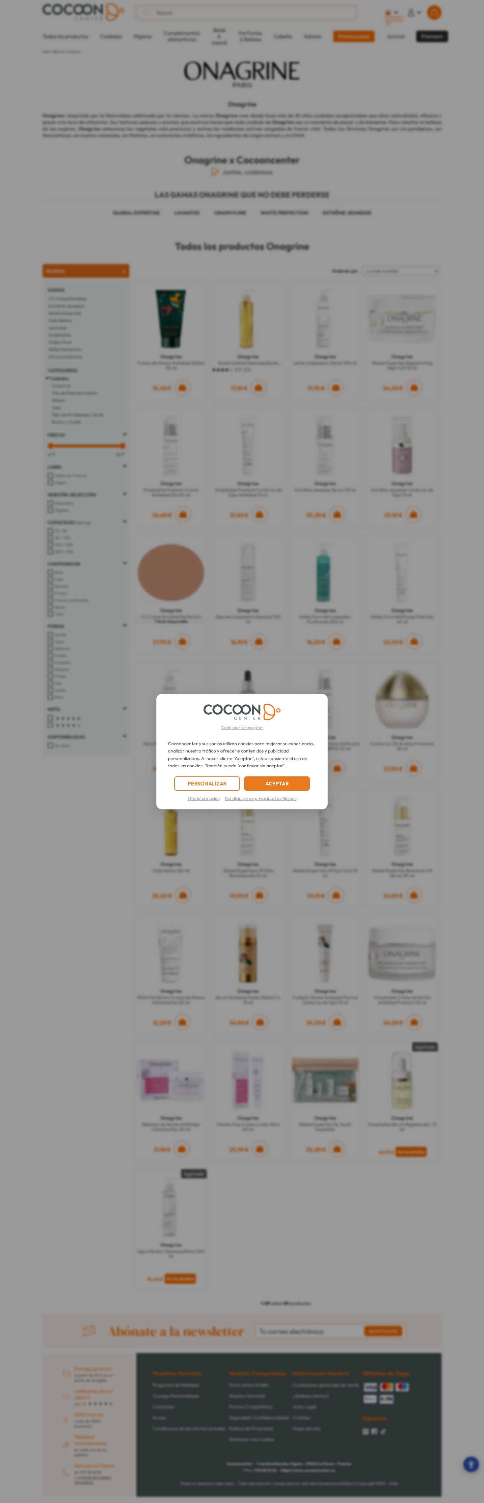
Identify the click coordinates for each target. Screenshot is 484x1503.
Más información (204, 798)
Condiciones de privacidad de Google (261, 798)
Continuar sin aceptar (242, 727)
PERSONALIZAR (207, 783)
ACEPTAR (277, 783)
